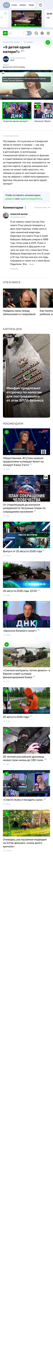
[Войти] (42, 33)
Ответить (14, 269)
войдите (10, 198)
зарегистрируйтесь (31, 198)
